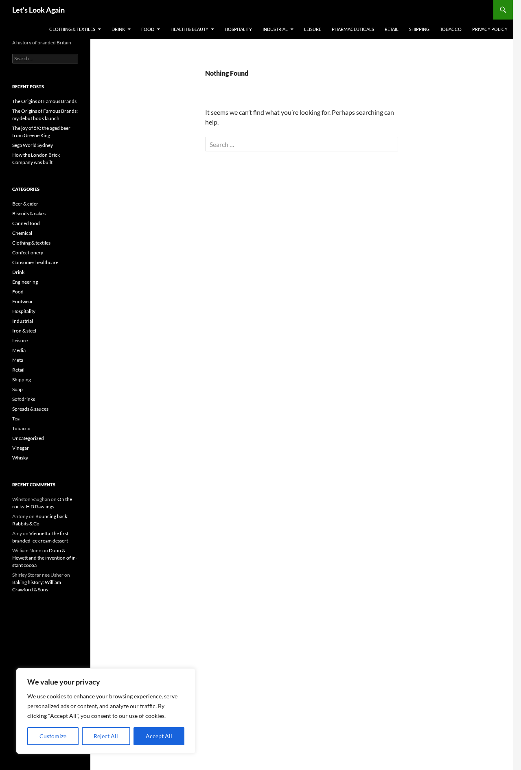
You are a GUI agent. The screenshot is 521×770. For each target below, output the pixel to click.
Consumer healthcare (35, 262)
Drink (118, 29)
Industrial (275, 29)
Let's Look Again (38, 9)
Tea (16, 419)
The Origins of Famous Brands (44, 101)
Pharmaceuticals (353, 29)
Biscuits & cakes (29, 213)
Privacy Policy (490, 29)
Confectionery (27, 252)
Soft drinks (23, 399)
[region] (105, 711)
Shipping (419, 29)
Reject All (106, 736)
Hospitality (238, 29)
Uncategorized (28, 438)
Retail (391, 29)
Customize (52, 736)
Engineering (25, 282)
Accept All (159, 736)
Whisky (20, 458)
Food (147, 29)
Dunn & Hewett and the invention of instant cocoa (44, 557)
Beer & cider (25, 204)
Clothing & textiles (72, 29)
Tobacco (451, 29)
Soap (17, 389)
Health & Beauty (189, 29)
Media (19, 350)
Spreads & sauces (30, 409)
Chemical (22, 233)
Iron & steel (24, 331)
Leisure (312, 29)
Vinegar (20, 448)
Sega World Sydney (32, 145)
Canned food (26, 223)
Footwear (22, 301)
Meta (17, 360)
